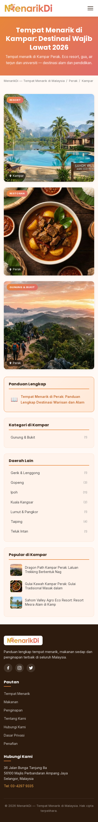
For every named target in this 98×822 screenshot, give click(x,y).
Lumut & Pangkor (49, 512)
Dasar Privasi (14, 735)
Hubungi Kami (15, 727)
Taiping (49, 522)
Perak (73, 81)
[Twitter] (31, 668)
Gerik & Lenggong (49, 473)
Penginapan (13, 710)
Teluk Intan (49, 531)
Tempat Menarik (17, 694)
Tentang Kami (15, 718)
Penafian (11, 744)
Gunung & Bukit (49, 437)
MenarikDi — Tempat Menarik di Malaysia (34, 81)
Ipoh (49, 492)
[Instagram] (19, 668)
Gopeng (49, 482)
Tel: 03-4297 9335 (19, 786)
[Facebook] (8, 668)
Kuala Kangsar (49, 502)
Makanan (11, 702)
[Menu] (90, 8)
